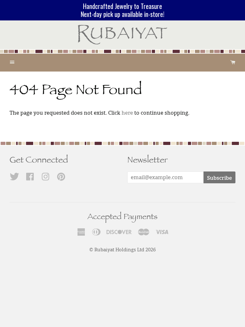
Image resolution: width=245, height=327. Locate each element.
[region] (122, 10)
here (127, 113)
